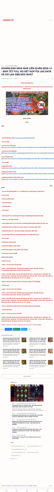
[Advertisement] (27, 9)
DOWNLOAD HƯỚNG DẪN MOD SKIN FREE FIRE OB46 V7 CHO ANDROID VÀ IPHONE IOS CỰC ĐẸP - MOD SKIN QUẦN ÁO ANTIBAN (27, 431)
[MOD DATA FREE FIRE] (22, 427)
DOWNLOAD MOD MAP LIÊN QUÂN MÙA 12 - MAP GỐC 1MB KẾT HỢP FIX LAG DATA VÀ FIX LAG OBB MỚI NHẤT (11, 351)
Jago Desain (45, 485)
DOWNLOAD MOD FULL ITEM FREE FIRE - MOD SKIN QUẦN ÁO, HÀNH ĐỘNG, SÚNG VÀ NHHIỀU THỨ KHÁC (27, 406)
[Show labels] (14, 458)
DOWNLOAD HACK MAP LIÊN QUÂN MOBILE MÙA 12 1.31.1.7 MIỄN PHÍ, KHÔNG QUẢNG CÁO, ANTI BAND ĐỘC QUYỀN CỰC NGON (37, 340)
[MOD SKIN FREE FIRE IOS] (31, 403)
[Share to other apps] (29, 329)
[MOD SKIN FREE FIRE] (21, 403)
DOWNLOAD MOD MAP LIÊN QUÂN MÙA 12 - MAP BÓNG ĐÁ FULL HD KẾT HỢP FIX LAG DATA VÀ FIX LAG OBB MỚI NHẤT (11, 362)
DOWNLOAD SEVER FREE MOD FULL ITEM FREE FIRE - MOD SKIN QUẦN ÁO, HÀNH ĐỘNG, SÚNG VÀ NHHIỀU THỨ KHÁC (27, 415)
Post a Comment (27, 376)
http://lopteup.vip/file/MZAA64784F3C (25, 138)
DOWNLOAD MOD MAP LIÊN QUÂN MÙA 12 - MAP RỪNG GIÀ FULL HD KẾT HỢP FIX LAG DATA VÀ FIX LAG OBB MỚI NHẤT (11, 340)
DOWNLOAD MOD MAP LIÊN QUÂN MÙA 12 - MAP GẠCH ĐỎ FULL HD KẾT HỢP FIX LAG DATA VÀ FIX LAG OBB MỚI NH (37, 362)
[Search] (52, 20)
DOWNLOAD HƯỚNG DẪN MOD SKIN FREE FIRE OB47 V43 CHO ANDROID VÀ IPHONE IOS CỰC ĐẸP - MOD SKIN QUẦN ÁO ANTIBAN (27, 423)
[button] (50, 20)
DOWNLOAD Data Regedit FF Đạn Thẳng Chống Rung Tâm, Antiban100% (26, 437)
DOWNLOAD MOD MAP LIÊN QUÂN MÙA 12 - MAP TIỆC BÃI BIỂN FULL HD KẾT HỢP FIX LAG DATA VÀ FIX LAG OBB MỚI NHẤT (37, 351)
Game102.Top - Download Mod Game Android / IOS (16, 485)
